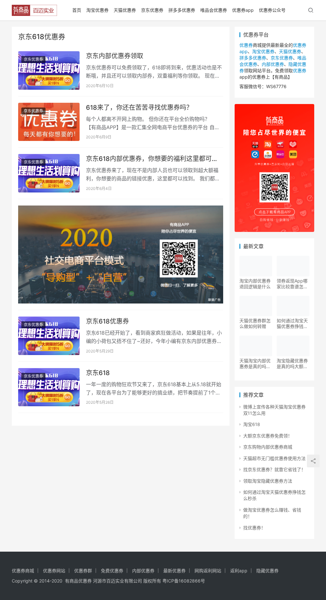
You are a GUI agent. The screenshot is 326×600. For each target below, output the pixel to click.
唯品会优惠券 (213, 10)
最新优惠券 (174, 570)
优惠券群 (83, 570)
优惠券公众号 (272, 10)
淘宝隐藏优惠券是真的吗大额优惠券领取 (292, 363)
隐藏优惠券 (267, 570)
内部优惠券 (273, 64)
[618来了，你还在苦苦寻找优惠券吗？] (49, 122)
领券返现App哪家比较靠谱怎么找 (292, 284)
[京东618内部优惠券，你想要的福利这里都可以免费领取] (49, 173)
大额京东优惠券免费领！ (267, 435)
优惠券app (243, 10)
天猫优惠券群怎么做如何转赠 (255, 323)
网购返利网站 (208, 570)
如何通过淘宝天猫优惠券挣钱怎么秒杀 (292, 323)
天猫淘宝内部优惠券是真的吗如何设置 (255, 363)
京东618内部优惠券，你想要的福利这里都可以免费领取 (152, 159)
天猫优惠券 (125, 10)
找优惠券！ (254, 527)
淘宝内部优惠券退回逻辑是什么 (255, 283)
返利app (238, 570)
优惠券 (246, 45)
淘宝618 (251, 424)
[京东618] (49, 387)
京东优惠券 (152, 10)
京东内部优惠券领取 (114, 56)
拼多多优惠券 (181, 10)
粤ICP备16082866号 (183, 580)
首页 (76, 10)
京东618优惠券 (107, 321)
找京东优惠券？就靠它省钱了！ (274, 469)
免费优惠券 (112, 570)
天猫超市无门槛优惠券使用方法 (274, 458)
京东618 (98, 373)
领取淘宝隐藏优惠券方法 (267, 481)
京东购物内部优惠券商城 (267, 447)
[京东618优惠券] (49, 336)
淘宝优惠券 (97, 10)
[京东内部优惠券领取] (49, 70)
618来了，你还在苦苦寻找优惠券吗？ (139, 107)
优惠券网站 (54, 570)
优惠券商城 (23, 570)
